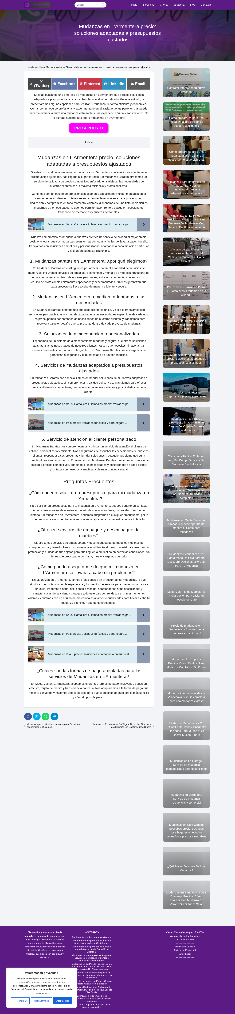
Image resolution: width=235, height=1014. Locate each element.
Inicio (134, 4)
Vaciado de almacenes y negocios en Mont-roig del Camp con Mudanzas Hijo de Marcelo (92, 975)
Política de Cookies (185, 946)
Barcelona (148, 4)
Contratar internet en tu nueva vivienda (91, 937)
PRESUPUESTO (88, 128)
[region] (41, 988)
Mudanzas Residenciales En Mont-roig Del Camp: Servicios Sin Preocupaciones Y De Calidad (91, 990)
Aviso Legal (185, 954)
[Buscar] (103, 4)
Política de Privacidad (185, 950)
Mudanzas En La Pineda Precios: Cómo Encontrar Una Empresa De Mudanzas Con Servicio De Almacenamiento (91, 966)
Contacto (206, 4)
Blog (192, 4)
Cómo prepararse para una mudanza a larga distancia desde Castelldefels (91, 941)
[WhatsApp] (45, 716)
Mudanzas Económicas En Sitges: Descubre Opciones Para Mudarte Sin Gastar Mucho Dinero (122, 725)
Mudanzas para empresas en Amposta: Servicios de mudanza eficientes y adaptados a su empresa (92, 958)
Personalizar (20, 1000)
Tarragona (178, 4)
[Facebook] (28, 716)
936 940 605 (187, 939)
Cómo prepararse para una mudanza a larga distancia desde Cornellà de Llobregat (91, 949)
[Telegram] (54, 716)
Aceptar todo (62, 1000)
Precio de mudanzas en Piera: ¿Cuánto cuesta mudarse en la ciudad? (92, 982)
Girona (164, 4)
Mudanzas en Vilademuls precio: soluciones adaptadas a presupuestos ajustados (91, 998)
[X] (37, 716)
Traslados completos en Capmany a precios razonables (91, 1005)
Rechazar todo (41, 1000)
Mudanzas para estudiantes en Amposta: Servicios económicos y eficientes (53, 725)
